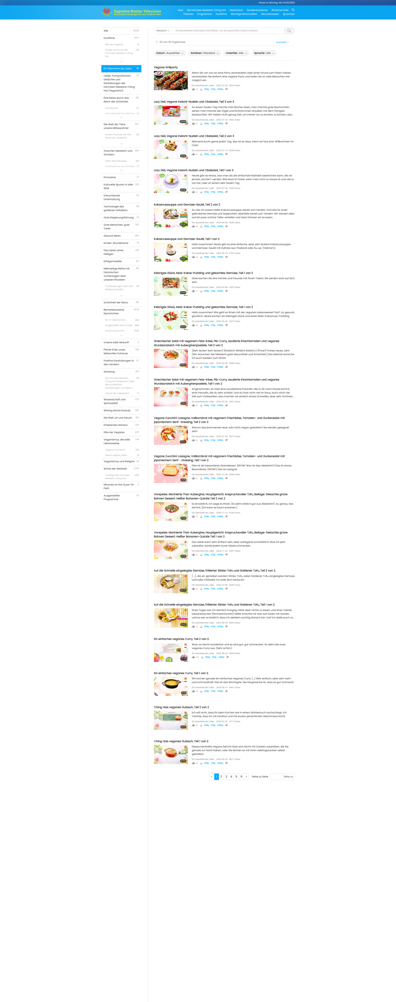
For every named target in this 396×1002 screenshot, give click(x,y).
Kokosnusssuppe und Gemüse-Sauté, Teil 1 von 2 (187, 239)
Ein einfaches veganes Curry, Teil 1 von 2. (181, 673)
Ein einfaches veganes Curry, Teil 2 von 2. (181, 639)
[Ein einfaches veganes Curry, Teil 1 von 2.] (171, 686)
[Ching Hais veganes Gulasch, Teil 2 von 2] (171, 720)
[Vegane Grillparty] (171, 80)
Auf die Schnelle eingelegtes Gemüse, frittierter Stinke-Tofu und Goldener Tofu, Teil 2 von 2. (215, 570)
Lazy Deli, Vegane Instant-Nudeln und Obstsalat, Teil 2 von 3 (194, 136)
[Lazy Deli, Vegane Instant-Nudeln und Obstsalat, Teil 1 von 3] (171, 183)
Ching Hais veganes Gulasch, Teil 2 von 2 (181, 707)
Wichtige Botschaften (244, 14)
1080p (220, 89)
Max (180, 10)
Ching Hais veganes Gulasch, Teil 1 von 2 (181, 741)
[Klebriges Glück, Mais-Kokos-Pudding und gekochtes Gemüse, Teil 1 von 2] (171, 286)
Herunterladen (270, 14)
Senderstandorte (257, 10)
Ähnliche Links (279, 10)
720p (213, 89)
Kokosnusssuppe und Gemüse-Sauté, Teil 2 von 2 (187, 204)
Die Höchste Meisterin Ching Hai (206, 10)
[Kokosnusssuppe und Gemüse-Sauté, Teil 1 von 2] (171, 252)
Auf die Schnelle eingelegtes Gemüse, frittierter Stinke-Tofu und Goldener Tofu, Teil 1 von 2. (214, 604)
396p (206, 89)
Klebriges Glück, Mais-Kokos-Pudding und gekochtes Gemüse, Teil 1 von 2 (203, 273)
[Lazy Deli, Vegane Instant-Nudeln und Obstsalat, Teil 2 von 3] (171, 149)
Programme (204, 14)
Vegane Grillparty (166, 67)
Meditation (236, 10)
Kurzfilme (221, 14)
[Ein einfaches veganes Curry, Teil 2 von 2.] (171, 652)
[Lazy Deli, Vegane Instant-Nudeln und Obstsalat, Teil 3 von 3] (171, 115)
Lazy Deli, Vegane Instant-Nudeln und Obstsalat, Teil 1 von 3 (193, 170)
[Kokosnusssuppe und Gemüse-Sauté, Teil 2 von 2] (171, 217)
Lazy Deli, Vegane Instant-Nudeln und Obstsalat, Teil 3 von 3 (194, 102)
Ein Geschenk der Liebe (203, 85)
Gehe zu (288, 776)
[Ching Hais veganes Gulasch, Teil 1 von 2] (171, 754)
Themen (188, 14)
